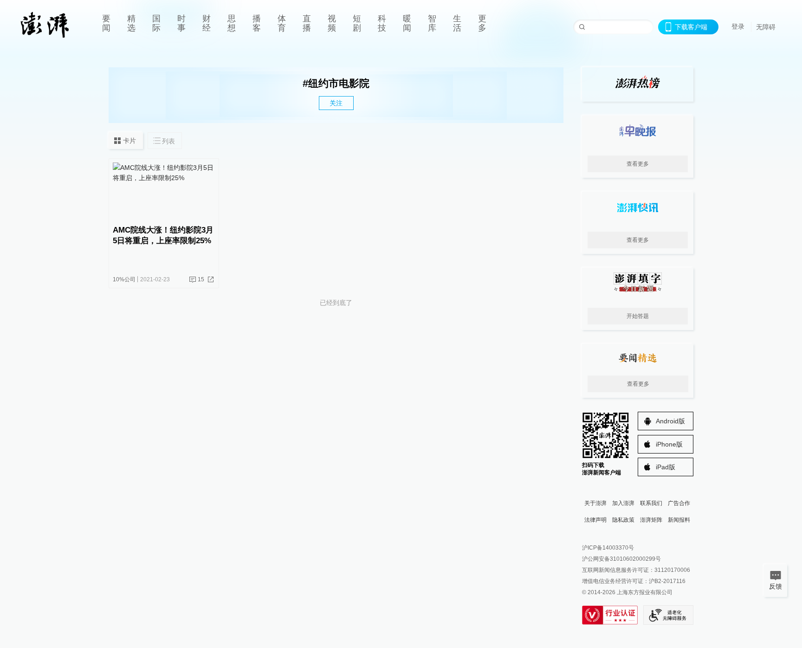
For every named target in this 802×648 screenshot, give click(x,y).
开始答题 (638, 316)
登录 (737, 26)
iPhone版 (669, 444)
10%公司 (124, 279)
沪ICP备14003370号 (608, 547)
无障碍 (766, 27)
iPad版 (665, 467)
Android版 (670, 421)
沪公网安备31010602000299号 (621, 559)
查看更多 (638, 164)
